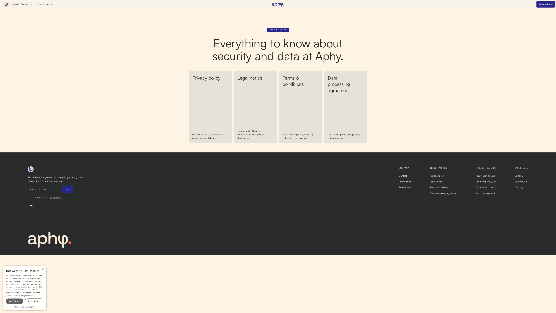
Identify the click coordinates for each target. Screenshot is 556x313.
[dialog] (24, 288)
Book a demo (546, 4)
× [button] (43, 269)
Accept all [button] (14, 301)
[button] (23, 4)
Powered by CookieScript (24, 307)
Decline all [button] (34, 301)
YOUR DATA (55, 198)
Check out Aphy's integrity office (19, 295)
